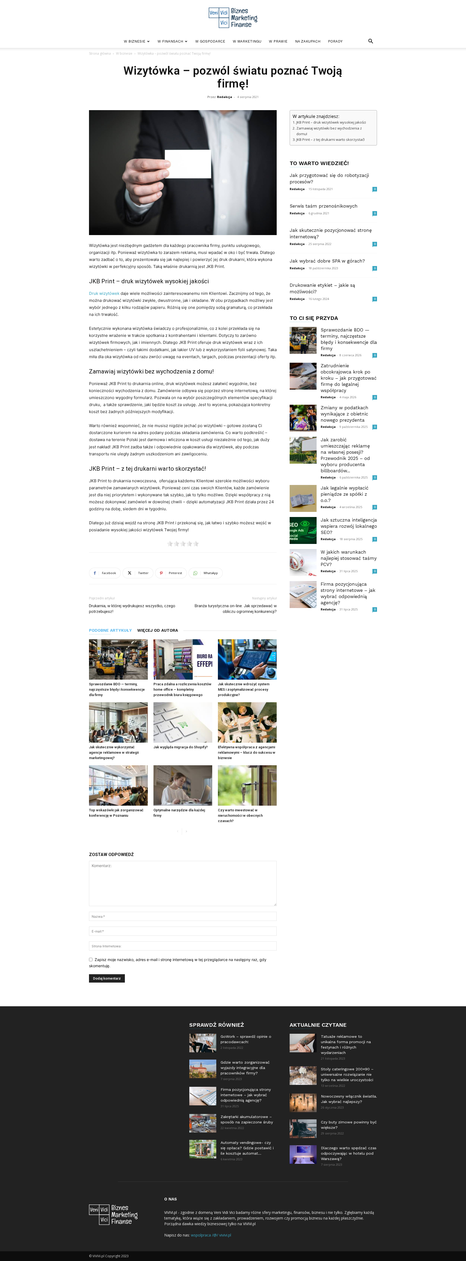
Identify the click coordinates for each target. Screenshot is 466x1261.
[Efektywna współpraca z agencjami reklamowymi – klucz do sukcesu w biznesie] (247, 722)
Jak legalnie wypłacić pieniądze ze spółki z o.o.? (345, 494)
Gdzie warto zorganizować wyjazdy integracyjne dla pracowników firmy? (245, 1067)
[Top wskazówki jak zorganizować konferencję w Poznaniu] (118, 785)
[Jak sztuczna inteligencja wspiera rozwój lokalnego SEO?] (303, 530)
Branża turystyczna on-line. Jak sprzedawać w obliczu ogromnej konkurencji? (236, 608)
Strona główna (100, 53)
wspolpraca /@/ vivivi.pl (211, 1235)
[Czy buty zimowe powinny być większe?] (303, 1128)
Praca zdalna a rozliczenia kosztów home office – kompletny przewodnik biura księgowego (182, 689)
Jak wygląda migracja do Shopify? (180, 747)
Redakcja (224, 97)
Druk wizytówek (104, 293)
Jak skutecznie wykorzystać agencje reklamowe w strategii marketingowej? (114, 752)
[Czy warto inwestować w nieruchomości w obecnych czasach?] (247, 785)
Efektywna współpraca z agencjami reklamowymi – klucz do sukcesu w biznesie (246, 752)
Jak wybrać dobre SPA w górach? (327, 261)
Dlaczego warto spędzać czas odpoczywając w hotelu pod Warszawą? (348, 1153)
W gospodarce (210, 41)
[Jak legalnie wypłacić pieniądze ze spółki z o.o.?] (303, 498)
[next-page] (186, 831)
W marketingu (247, 41)
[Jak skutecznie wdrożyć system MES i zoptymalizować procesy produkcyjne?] (247, 659)
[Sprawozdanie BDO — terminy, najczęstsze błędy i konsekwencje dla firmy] (118, 659)
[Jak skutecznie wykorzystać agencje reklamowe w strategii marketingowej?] (118, 722)
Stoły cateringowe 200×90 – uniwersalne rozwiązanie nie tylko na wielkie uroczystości (347, 1074)
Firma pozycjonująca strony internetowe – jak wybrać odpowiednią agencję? (246, 1094)
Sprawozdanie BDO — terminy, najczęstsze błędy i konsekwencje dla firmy (117, 689)
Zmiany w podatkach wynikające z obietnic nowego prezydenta (344, 414)
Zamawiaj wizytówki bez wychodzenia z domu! (329, 131)
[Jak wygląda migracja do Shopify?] (182, 722)
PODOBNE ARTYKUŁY (110, 630)
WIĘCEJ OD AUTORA (157, 630)
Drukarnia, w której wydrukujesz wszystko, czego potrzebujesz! (132, 608)
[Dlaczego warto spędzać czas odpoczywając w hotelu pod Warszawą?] (303, 1154)
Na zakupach (307, 41)
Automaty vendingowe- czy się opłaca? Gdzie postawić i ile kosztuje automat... (247, 1147)
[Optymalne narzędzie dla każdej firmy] (182, 785)
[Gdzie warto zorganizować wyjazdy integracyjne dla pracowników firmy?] (202, 1069)
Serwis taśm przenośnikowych (324, 206)
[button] (370, 41)
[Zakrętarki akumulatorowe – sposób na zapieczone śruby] (202, 1123)
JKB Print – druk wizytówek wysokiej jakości (331, 122)
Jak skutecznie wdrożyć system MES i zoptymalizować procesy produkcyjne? (243, 689)
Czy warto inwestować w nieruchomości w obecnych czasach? (240, 815)
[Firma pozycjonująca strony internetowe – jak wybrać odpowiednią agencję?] (303, 594)
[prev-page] (177, 831)
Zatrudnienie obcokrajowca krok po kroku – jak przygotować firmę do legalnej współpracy (349, 378)
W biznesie (134, 41)
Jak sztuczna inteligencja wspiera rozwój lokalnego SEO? (349, 526)
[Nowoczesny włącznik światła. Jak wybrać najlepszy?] (303, 1103)
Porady (335, 41)
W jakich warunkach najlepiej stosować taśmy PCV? (349, 558)
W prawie (278, 41)
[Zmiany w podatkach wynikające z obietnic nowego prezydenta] (303, 418)
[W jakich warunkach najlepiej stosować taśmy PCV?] (303, 562)
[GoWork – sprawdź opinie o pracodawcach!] (202, 1043)
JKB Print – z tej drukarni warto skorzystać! (330, 139)
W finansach (170, 41)
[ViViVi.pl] (233, 18)
